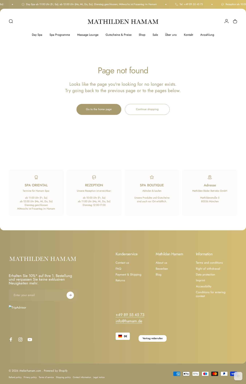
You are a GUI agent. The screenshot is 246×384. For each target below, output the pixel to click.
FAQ (118, 269)
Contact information (82, 377)
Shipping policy (63, 377)
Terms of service (46, 377)
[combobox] (123, 336)
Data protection (205, 274)
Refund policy (15, 377)
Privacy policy (30, 377)
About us (161, 263)
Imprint (200, 280)
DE (125, 336)
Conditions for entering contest (210, 294)
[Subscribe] (70, 295)
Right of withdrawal (208, 269)
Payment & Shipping (128, 274)
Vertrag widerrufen (153, 338)
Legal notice (99, 377)
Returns (120, 280)
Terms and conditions (209, 263)
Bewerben (162, 269)
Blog (158, 274)
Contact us (122, 263)
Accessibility (203, 286)
